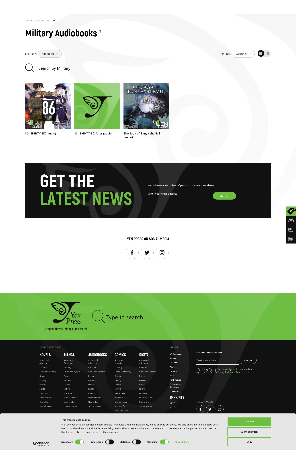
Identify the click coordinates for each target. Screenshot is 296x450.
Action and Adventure (44, 361)
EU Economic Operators (175, 385)
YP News (173, 358)
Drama (42, 376)
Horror (42, 384)
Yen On (173, 407)
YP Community (176, 354)
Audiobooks (38, 20)
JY (170, 411)
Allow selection (249, 431)
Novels (45, 355)
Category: (31, 53)
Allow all (249, 421)
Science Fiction (45, 397)
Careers (173, 371)
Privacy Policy (224, 372)
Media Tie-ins (120, 393)
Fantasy (42, 380)
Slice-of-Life (44, 402)
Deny (249, 441)
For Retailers (175, 380)
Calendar (174, 362)
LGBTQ (42, 389)
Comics (120, 355)
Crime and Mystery (47, 371)
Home (27, 20)
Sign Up (247, 360)
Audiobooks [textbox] (48, 54)
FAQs (172, 375)
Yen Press (174, 403)
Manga (69, 355)
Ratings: (226, 53)
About (172, 367)
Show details (182, 442)
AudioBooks (97, 355)
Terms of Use (243, 372)
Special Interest (46, 406)
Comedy (43, 367)
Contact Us (174, 391)
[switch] (109, 442)
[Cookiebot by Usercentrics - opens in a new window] (40, 444)
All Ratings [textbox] (241, 54)
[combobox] (50, 54)
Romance (43, 393)
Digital (144, 355)
